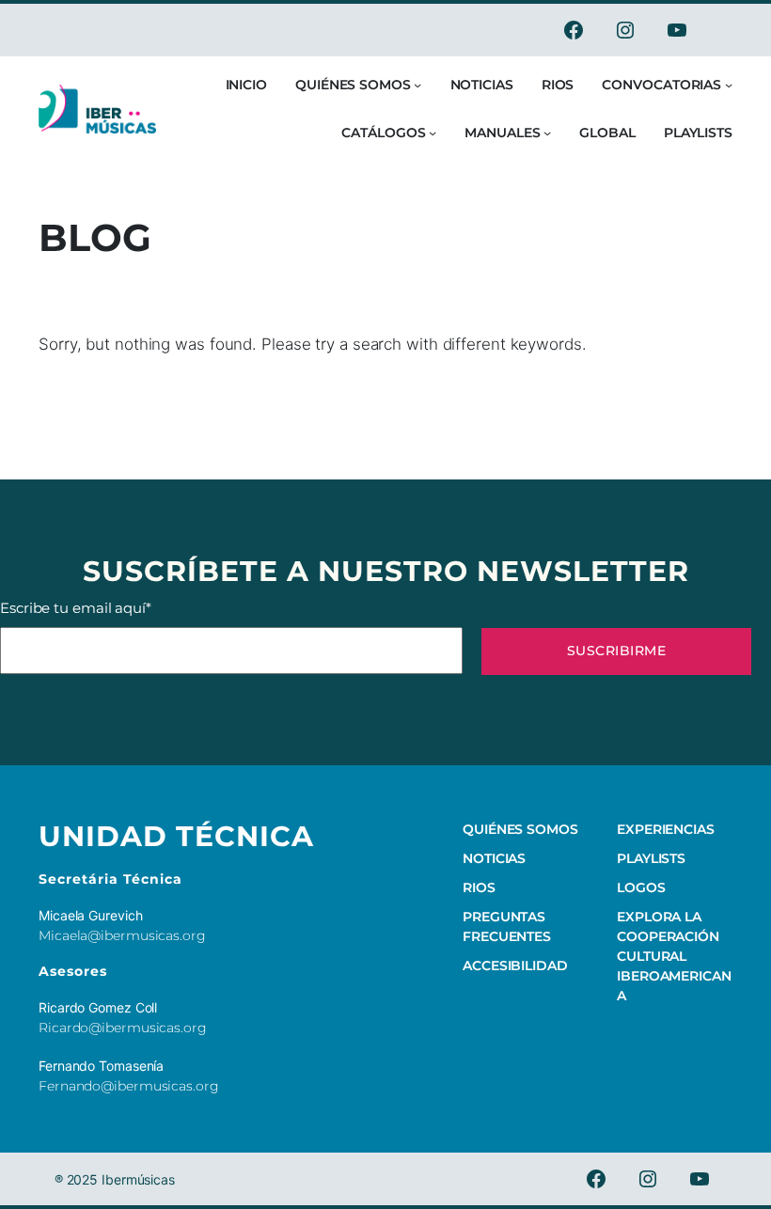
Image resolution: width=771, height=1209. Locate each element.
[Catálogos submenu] (432, 132)
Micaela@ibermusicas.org (122, 935)
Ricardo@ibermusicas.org (123, 1027)
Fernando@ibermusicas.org (129, 1085)
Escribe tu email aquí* (75, 608)
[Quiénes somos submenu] (417, 84)
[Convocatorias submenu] (728, 84)
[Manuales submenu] (547, 132)
